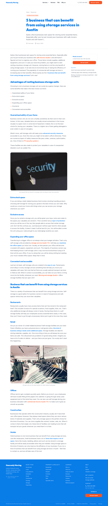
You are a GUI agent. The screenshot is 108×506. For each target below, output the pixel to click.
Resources (33, 12)
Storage (28, 482)
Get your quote (95, 2)
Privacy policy (93, 503)
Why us (67, 467)
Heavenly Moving (12, 2)
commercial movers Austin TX (37, 402)
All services (29, 467)
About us (68, 469)
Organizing (28, 485)
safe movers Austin (43, 57)
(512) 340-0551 (83, 2)
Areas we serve (70, 471)
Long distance (29, 471)
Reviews (68, 474)
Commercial (29, 478)
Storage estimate (89, 480)
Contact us (94, 491)
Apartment (48, 469)
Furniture (48, 474)
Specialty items (50, 480)
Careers (68, 478)
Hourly (27, 476)
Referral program (70, 482)
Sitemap (100, 503)
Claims (87, 469)
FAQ (86, 467)
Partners (68, 480)
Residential (48, 467)
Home (27, 12)
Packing (28, 480)
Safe (47, 478)
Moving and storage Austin (48, 275)
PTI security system (30, 141)
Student (48, 471)
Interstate (28, 474)
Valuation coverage (90, 471)
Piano (47, 476)
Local (27, 469)
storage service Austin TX (40, 243)
